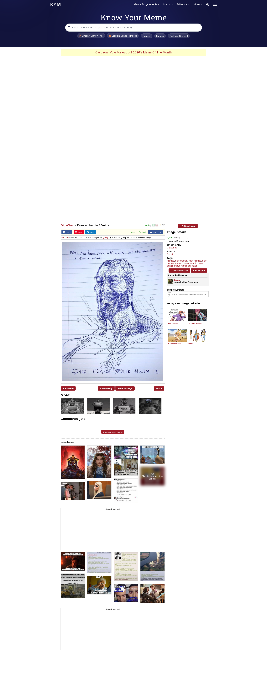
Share (68, 232)
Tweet (91, 232)
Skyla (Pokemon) (195, 323)
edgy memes (194, 261)
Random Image (125, 388)
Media (167, 4)
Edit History (199, 270)
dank (186, 263)
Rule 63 (191, 344)
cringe (200, 263)
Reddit (170, 254)
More (196, 4)
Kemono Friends (174, 344)
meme (184, 266)
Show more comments (113, 432)
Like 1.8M (156, 232)
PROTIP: (65, 237)
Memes (160, 36)
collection (192, 266)
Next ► (159, 388)
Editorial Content (179, 36)
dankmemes (181, 261)
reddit (193, 263)
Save (79, 232)
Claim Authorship (179, 270)
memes (170, 261)
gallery (105, 237)
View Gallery (106, 388)
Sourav (177, 280)
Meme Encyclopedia (145, 4)
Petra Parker (173, 323)
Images (146, 36)
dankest (179, 263)
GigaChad (68, 225)
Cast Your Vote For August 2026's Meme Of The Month (133, 52)
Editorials (182, 4)
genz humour (173, 266)
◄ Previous (68, 388)
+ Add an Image (187, 226)
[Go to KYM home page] (55, 5)
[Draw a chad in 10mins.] (113, 311)
